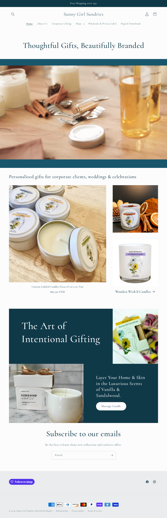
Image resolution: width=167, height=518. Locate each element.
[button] (13, 14)
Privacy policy (78, 511)
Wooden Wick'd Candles (133, 291)
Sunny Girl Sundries (25, 511)
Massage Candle (111, 406)
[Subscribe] (112, 455)
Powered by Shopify (44, 511)
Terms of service (95, 511)
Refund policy (62, 511)
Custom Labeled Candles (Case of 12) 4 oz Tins (57, 286)
